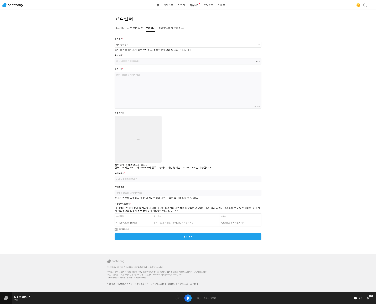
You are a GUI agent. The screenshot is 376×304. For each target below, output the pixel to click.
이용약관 (111, 284)
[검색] (365, 5)
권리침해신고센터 (158, 284)
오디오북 (208, 5)
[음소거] (361, 298)
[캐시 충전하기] (358, 5)
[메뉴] (372, 5)
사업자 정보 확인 (200, 272)
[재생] (188, 298)
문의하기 (150, 27)
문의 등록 (188, 237)
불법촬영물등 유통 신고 (171, 27)
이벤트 (221, 5)
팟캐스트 (168, 5)
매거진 (181, 5)
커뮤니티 (194, 5)
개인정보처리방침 (124, 284)
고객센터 (194, 284)
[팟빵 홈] (13, 5)
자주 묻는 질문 (135, 27)
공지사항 (119, 27)
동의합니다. (124, 229)
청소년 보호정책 (141, 284)
